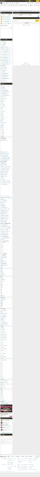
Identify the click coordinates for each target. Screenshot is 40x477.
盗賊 (1, 289)
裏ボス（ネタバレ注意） (3, 356)
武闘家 (1, 284)
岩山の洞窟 (2, 125)
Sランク (2, 374)
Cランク (2, 369)
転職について (2, 311)
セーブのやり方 (2, 179)
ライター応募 (37, 456)
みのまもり (2, 245)
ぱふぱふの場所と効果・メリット (4, 207)
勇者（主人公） (2, 281)
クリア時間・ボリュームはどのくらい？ (5, 231)
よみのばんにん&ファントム (4, 334)
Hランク (2, 361)
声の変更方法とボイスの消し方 (4, 218)
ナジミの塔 (2, 103)
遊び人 (1, 292)
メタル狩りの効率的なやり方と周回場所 (5, 158)
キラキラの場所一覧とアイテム (4, 76)
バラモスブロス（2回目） (4, 348)
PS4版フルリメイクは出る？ (4, 324)
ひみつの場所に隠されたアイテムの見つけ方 (6, 226)
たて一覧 (2, 395)
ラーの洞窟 (2, 119)
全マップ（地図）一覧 (3, 88)
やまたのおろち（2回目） (4, 337)
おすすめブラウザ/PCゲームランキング (7, 432)
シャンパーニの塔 (3, 106)
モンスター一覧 (2, 385)
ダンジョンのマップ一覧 (3, 81)
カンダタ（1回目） (3, 329)
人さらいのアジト (3, 111)
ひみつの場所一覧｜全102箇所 (4, 73)
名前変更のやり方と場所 (3, 174)
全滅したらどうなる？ (3, 202)
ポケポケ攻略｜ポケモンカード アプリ (32, 460)
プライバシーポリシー (13, 456)
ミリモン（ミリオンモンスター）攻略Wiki (22, 469)
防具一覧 (2, 393)
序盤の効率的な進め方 (3, 163)
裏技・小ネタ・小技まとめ (4, 220)
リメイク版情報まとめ (3, 255)
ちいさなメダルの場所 (3, 67)
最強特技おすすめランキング (4, 140)
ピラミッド (2, 109)
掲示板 (9, 14)
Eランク (2, 366)
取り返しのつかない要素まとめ (4, 155)
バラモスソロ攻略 (3, 353)
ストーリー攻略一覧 (3, 46)
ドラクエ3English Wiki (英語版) (4, 403)
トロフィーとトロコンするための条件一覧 (6, 228)
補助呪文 (2, 303)
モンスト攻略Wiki (30, 462)
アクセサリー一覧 (3, 400)
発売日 (1, 258)
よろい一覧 (2, 398)
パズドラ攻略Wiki (19, 462)
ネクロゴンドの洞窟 (3, 122)
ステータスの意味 (3, 242)
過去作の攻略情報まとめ (5, 25)
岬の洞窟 (2, 101)
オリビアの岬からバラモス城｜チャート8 (5, 59)
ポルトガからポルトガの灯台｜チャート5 (5, 54)
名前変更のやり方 (3, 318)
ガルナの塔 (2, 112)
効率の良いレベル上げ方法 (4, 68)
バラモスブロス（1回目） (4, 345)
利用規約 (8, 456)
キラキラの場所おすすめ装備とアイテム (5, 78)
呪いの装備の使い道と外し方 (4, 210)
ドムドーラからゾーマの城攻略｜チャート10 (7, 23)
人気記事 (3, 14)
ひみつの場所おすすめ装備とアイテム (5, 75)
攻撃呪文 (2, 300)
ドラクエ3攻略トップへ (3, 41)
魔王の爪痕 (2, 127)
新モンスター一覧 (3, 387)
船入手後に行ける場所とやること (4, 234)
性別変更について (3, 319)
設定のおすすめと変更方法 (4, 164)
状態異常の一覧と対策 (3, 213)
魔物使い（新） (2, 295)
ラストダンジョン (3, 135)
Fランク (2, 364)
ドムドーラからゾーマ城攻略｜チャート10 (6, 62)
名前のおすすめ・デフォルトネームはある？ (6, 166)
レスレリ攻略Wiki (9, 469)
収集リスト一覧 (2, 239)
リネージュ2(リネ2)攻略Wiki (31, 466)
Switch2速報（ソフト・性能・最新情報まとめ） (33, 458)
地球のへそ (2, 114)
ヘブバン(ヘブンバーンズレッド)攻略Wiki (12, 466)
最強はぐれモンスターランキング (4, 382)
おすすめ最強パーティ (3, 279)
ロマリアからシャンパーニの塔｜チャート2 (6, 49)
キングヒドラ (2, 347)
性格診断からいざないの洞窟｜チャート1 (5, 47)
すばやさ (2, 247)
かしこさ (2, 250)
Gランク (2, 363)
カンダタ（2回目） (3, 332)
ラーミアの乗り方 (3, 321)
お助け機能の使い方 (3, 205)
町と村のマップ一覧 (3, 96)
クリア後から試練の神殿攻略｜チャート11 (7, 21)
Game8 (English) (30, 456)
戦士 (1, 282)
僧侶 (1, 287)
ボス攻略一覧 (2, 327)
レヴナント (2, 342)
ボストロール (2, 340)
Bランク (2, 371)
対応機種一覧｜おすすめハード (4, 265)
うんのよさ (2, 252)
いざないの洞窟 (2, 104)
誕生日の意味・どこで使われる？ (4, 171)
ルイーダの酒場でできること (4, 200)
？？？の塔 (2, 133)
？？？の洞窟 (2, 132)
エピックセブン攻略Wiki (30, 464)
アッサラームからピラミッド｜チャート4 (5, 52)
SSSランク (2, 377)
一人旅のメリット (3, 177)
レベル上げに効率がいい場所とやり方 (5, 156)
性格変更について (3, 274)
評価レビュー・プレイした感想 (4, 229)
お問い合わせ (22, 456)
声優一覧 (2, 266)
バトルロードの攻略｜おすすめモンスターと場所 (7, 19)
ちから (1, 244)
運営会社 (26, 456)
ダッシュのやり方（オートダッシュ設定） (6, 182)
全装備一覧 (2, 390)
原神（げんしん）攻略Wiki (10, 464)
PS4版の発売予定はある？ (4, 263)
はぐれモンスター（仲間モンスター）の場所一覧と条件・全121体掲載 (7, 16)
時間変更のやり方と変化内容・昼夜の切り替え (6, 197)
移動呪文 (2, 305)
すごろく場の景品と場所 (3, 316)
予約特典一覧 (2, 260)
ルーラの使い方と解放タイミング (4, 184)
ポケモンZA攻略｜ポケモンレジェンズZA (12, 458)
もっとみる (10, 27)
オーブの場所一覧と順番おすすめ (4, 236)
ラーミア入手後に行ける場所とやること (5, 237)
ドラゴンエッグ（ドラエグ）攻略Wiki (32, 469)
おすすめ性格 (2, 273)
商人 (1, 290)
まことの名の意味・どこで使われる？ (5, 169)
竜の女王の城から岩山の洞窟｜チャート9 (5, 60)
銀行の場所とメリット (3, 199)
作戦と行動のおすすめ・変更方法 (4, 215)
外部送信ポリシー (18, 456)
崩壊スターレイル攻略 (10, 462)
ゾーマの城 (2, 130)
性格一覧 (2, 271)
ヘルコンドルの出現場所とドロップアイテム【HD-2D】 (23, 14)
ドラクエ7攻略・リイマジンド (11, 460)
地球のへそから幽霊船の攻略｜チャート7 (5, 57)
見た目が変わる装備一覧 (3, 221)
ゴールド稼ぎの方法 (3, 70)
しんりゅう (2, 355)
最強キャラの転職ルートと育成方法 (5, 153)
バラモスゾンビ (2, 350)
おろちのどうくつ (3, 117)
